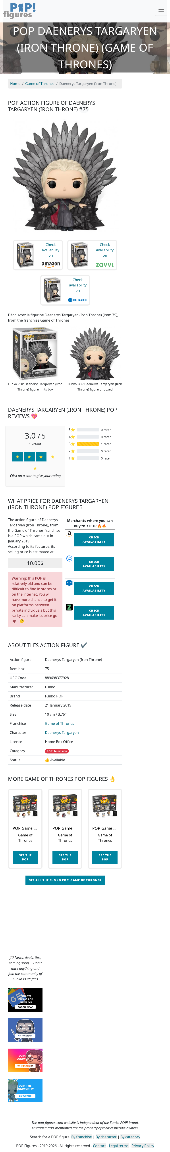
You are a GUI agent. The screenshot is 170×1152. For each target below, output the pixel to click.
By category (130, 1136)
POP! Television (57, 751)
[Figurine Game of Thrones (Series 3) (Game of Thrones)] (105, 806)
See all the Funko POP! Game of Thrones (65, 880)
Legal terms (119, 1145)
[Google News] (25, 999)
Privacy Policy (142, 1145)
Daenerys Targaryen (62, 732)
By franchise (81, 1136)
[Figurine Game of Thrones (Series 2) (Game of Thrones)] (65, 806)
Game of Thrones (59, 723)
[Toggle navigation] (161, 11)
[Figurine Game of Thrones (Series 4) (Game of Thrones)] (25, 806)
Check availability (94, 539)
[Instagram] (25, 1059)
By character (106, 1136)
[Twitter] (25, 1090)
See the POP (25, 857)
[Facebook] (25, 1029)
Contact (99, 1145)
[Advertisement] (85, 921)
